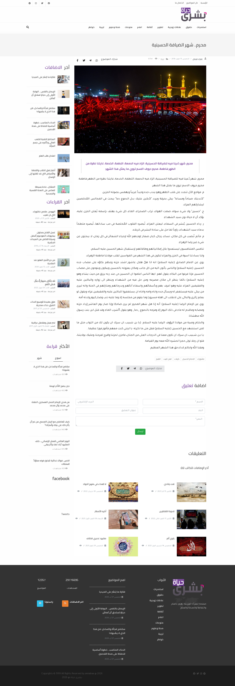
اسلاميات (201, 27)
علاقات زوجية (174, 27)
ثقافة (150, 27)
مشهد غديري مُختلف (96, 538)
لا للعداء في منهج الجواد (94, 484)
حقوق (189, 27)
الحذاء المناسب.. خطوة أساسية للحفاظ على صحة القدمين (43, 126)
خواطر (91, 27)
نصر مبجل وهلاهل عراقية (43, 323)
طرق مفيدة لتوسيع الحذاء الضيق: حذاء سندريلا (42, 303)
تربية (101, 27)
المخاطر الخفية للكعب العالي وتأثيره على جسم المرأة (44, 142)
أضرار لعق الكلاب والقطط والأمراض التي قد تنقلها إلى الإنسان (42, 173)
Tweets (65, 514)
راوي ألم (170, 538)
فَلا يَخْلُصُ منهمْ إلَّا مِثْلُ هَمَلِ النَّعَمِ (44, 282)
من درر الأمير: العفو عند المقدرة (44, 261)
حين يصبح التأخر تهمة (59, 386)
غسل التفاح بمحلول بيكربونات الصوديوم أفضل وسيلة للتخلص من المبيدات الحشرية (42, 237)
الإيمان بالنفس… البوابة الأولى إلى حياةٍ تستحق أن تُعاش (43, 94)
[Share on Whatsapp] (97, 61)
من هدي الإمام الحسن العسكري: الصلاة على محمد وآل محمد (51, 403)
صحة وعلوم (114, 27)
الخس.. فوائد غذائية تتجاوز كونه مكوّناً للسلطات (52, 462)
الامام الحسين (188, 359)
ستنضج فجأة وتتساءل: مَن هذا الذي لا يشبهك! (42, 110)
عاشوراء (200, 359)
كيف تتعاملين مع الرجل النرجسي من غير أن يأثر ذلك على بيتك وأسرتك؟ (50, 423)
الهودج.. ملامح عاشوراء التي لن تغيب (44, 213)
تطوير (160, 27)
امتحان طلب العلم (47, 156)
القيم (158, 359)
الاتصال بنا (179, 3)
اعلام (139, 27)
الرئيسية (203, 3)
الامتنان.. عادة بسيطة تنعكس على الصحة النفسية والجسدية (42, 190)
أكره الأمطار (100, 511)
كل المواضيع (192, 3)
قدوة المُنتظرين (166, 511)
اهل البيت (167, 359)
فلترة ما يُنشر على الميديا (43, 77)
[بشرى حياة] (194, 14)
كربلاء (176, 359)
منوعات (128, 27)
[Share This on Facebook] (77, 61)
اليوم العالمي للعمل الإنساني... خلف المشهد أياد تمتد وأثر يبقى (52, 443)
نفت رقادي (169, 484)
